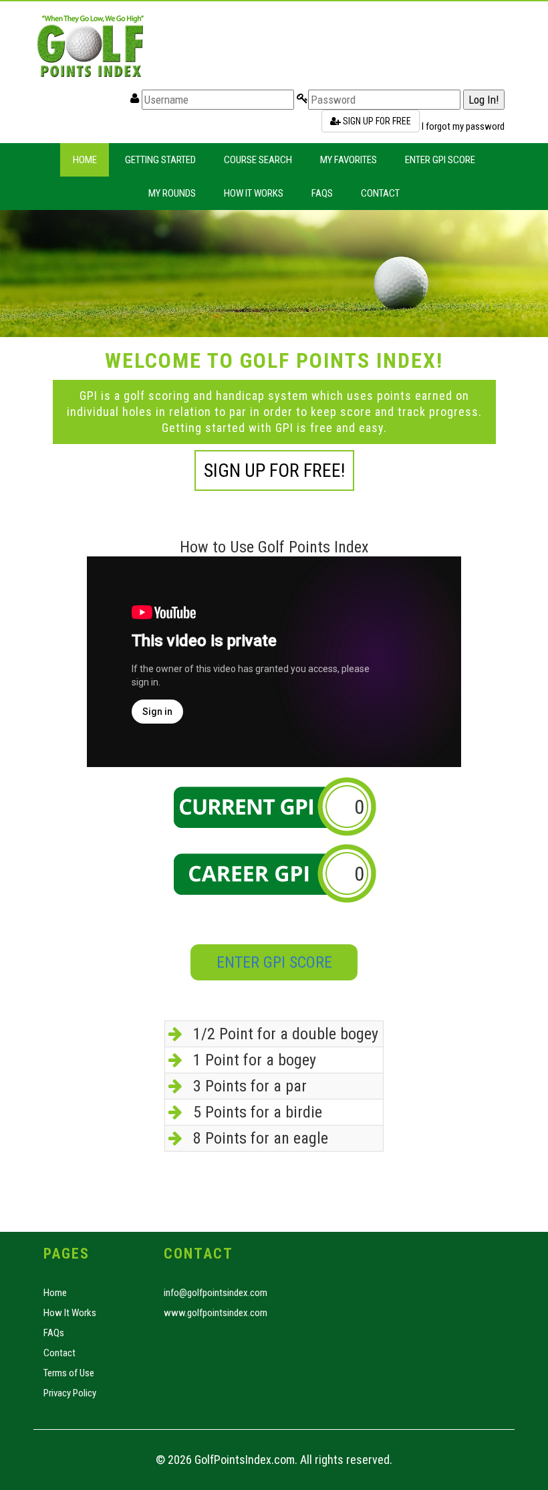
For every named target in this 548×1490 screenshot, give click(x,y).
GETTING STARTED (160, 160)
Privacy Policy (69, 1393)
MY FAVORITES (348, 160)
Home (85, 160)
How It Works (69, 1313)
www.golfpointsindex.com (215, 1313)
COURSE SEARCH (258, 160)
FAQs (322, 193)
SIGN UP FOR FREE (376, 121)
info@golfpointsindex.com (215, 1293)
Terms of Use (68, 1373)
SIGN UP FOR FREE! (274, 470)
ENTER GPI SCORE (440, 160)
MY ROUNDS (172, 193)
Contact (380, 193)
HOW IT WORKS (253, 193)
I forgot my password (463, 126)
